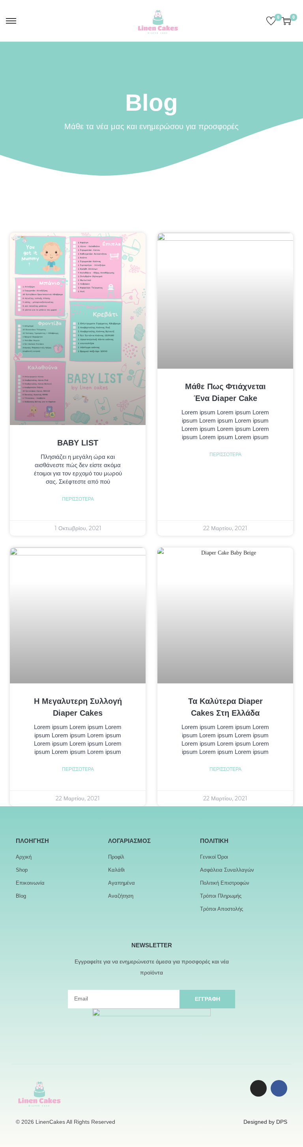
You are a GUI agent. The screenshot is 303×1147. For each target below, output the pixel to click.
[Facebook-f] (279, 1088)
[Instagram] (258, 1088)
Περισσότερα (78, 499)
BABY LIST (77, 442)
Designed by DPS (265, 1122)
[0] (271, 21)
